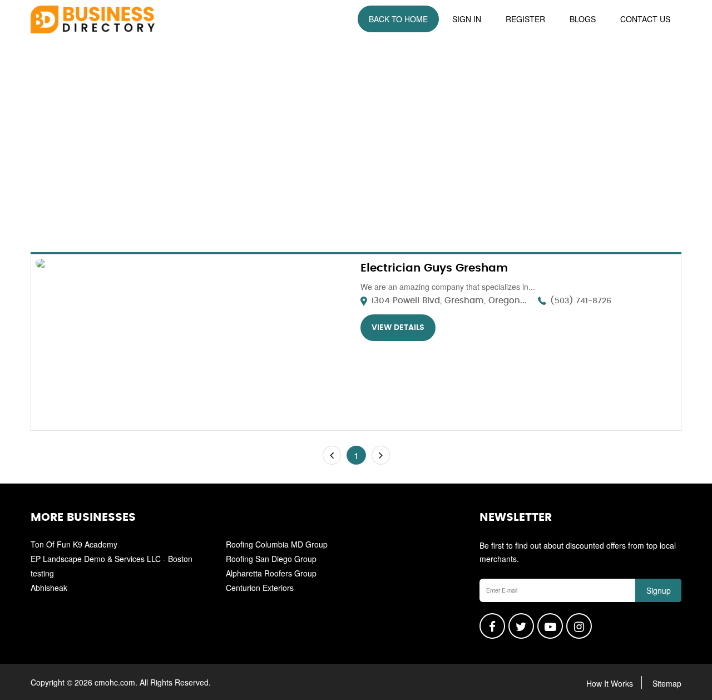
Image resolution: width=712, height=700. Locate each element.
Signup (658, 590)
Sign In (466, 18)
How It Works (609, 683)
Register (525, 18)
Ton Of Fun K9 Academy (74, 544)
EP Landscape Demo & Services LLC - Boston (111, 558)
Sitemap (666, 683)
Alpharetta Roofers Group (271, 573)
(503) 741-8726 (580, 301)
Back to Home (398, 18)
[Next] (381, 455)
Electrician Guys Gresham (434, 268)
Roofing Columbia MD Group (277, 544)
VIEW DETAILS (398, 328)
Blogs (583, 18)
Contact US (645, 18)
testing (42, 573)
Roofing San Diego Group (271, 558)
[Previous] (332, 455)
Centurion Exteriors (260, 587)
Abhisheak (49, 587)
